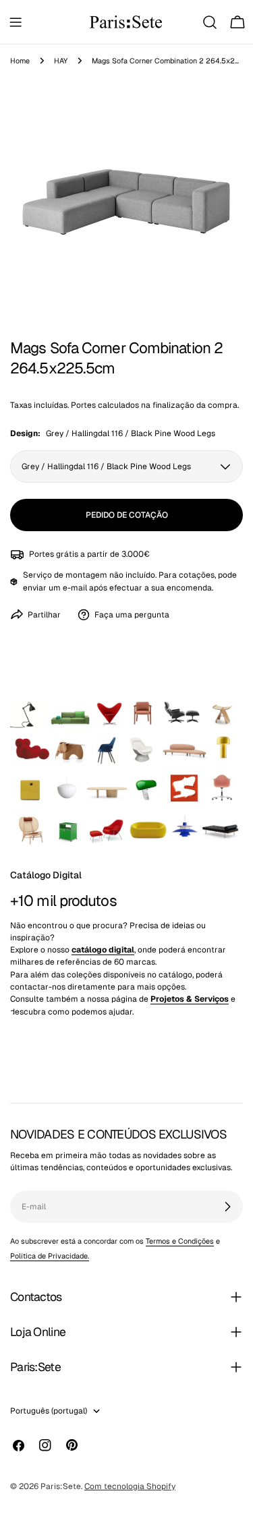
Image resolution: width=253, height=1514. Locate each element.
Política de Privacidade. (49, 1256)
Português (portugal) (48, 1410)
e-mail (75, 587)
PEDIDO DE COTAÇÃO (127, 515)
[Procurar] (209, 22)
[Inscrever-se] (227, 1206)
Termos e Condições (180, 1241)
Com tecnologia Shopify (129, 1486)
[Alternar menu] (15, 22)
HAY (60, 60)
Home (20, 60)
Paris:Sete (60, 1486)
